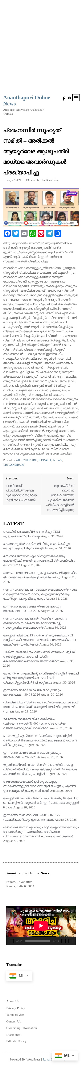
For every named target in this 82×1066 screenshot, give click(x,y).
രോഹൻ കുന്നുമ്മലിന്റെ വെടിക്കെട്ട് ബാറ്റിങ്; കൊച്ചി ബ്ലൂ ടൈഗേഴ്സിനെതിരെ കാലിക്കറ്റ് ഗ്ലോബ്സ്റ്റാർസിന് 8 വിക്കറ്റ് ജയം (41, 678)
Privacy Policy (15, 1008)
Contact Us (13, 1021)
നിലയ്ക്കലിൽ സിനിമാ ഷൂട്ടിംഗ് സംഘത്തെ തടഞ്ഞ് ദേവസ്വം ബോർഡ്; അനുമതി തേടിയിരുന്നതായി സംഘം (40, 707)
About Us (12, 1001)
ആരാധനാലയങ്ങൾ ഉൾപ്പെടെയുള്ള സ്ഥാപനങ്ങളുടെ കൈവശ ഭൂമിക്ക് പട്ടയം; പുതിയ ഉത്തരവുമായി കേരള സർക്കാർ (39, 786)
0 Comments (32, 180)
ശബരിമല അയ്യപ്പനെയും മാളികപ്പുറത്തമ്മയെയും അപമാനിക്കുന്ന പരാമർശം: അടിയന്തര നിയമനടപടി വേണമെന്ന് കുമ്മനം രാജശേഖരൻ (41, 832)
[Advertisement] (41, 47)
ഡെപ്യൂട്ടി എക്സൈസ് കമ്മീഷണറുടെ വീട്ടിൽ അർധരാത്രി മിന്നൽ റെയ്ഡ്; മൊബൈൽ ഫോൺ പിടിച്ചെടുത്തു (40, 740)
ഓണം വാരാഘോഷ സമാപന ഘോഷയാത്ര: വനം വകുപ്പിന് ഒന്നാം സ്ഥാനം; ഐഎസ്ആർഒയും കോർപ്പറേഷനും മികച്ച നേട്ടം (40, 594)
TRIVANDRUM (13, 464)
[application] (41, 925)
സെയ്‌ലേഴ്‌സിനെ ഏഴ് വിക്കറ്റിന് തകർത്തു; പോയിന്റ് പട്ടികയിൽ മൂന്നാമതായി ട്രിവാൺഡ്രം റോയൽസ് (39, 560)
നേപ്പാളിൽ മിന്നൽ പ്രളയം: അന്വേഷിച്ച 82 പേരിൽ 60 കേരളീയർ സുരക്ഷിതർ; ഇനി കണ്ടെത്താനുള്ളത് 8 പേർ (41, 803)
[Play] (12, 941)
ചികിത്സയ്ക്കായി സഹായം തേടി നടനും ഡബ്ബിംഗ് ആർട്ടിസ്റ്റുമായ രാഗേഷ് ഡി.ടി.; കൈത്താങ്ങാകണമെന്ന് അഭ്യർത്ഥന (39, 656)
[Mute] (63, 941)
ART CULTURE (26, 460)
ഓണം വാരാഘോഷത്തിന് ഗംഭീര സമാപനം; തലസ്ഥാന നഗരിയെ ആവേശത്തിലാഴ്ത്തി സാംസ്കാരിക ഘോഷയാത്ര (35, 623)
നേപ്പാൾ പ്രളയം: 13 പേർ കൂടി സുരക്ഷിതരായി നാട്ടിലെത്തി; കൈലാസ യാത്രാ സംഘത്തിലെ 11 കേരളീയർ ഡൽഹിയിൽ (39, 640)
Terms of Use (15, 1014)
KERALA (45, 460)
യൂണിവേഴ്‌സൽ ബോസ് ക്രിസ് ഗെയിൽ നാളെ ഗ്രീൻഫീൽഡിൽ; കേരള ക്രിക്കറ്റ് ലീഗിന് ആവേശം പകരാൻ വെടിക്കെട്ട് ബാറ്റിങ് (40, 769)
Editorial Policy (16, 1041)
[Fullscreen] (70, 941)
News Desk (52, 180)
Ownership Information (21, 1028)
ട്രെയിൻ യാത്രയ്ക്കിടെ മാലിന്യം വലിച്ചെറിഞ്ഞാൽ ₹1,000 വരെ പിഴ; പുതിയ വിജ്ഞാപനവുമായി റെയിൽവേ (34, 723)
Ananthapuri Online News (26, 100)
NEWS (57, 460)
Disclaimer (13, 1034)
